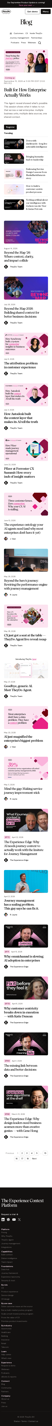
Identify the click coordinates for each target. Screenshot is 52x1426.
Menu (46, 11)
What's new (6, 1358)
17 (22, 1158)
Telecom (5, 1347)
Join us (4, 1406)
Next (34, 1158)
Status (17, 1421)
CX (26, 33)
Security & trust (8, 1280)
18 (28, 1158)
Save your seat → (27, 5)
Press (23, 42)
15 (45, 1153)
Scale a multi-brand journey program (17, 1314)
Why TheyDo (6, 1236)
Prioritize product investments (14, 1321)
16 (17, 1158)
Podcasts (15, 42)
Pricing (4, 1232)
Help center (6, 1354)
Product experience (9, 1291)
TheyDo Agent (7, 1240)
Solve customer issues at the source (17, 1306)
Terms (24, 1421)
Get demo (32, 11)
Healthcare (6, 1332)
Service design (7, 1295)
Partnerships (36, 38)
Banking (4, 1336)
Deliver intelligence (9, 1258)
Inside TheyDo (36, 33)
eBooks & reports (8, 1377)
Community (6, 1388)
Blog (3, 1384)
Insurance (5, 1340)
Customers (18, 33)
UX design (5, 1299)
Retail (3, 1343)
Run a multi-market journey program (17, 1310)
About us (5, 1399)
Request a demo (8, 1365)
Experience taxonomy (10, 1277)
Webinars (32, 42)
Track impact (7, 1262)
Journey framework (9, 1273)
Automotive (6, 1328)
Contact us (33, 1421)
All (11, 33)
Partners (4, 1391)
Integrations (6, 1247)
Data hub (5, 1269)
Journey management (19, 38)
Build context (7, 1254)
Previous (10, 1153)
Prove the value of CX (10, 1317)
